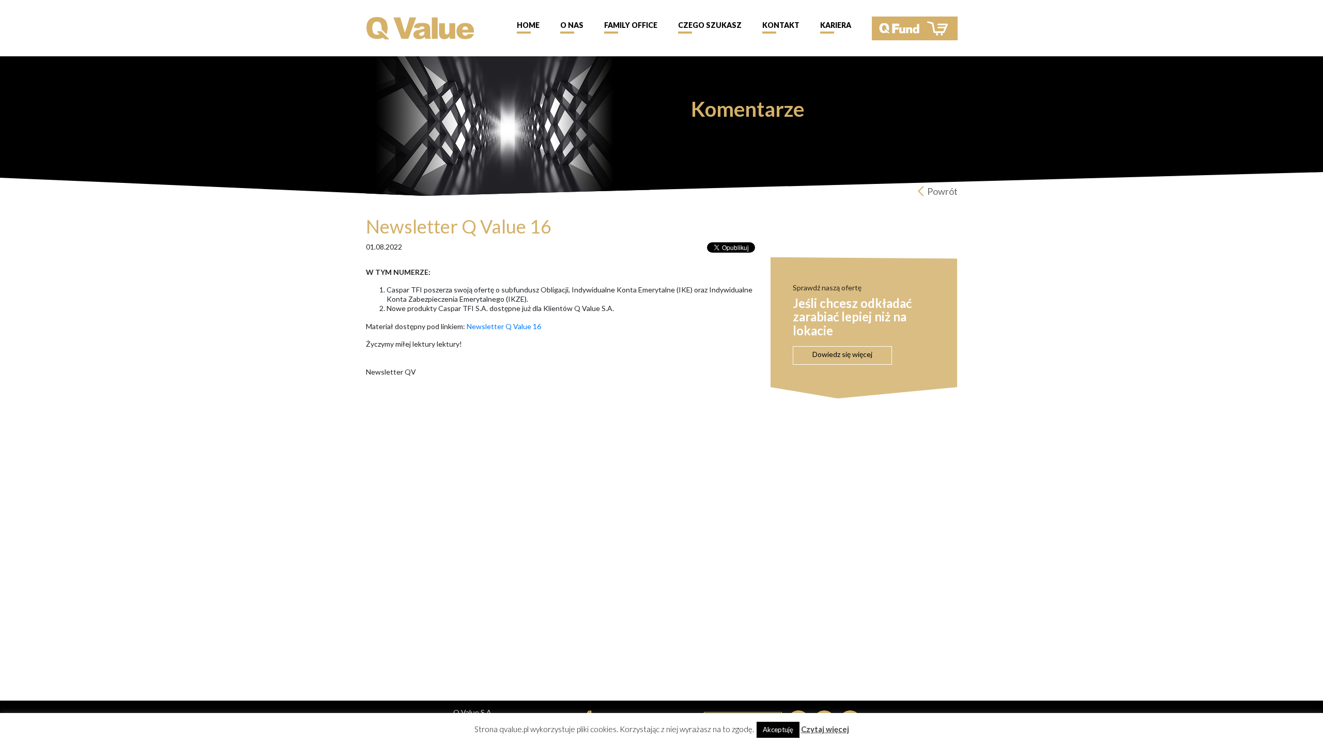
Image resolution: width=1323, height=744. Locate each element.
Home (528, 25)
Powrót (942, 191)
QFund (915, 28)
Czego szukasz (710, 25)
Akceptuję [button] (778, 729)
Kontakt (780, 25)
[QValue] (420, 27)
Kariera (835, 25)
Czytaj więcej (825, 729)
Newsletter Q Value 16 (504, 326)
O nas (571, 25)
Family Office (630, 25)
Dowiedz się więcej (842, 354)
